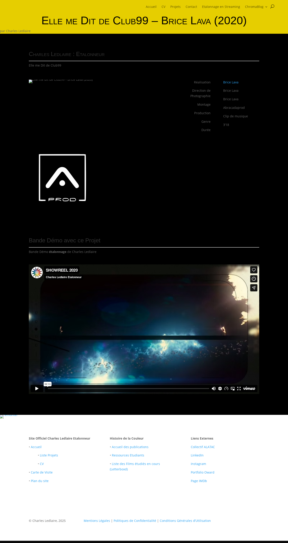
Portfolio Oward (202, 472)
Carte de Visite (42, 472)
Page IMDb (199, 481)
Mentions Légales (97, 520)
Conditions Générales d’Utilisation (185, 520)
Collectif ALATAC (203, 447)
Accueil (151, 7)
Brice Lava (230, 82)
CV (163, 7)
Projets (175, 7)
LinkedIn (197, 455)
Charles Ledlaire (18, 31)
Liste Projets (49, 455)
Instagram (198, 464)
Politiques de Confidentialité (135, 520)
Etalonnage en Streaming (221, 7)
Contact (191, 7)
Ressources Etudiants (128, 455)
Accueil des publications (130, 447)
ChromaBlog (254, 7)
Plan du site (40, 481)
